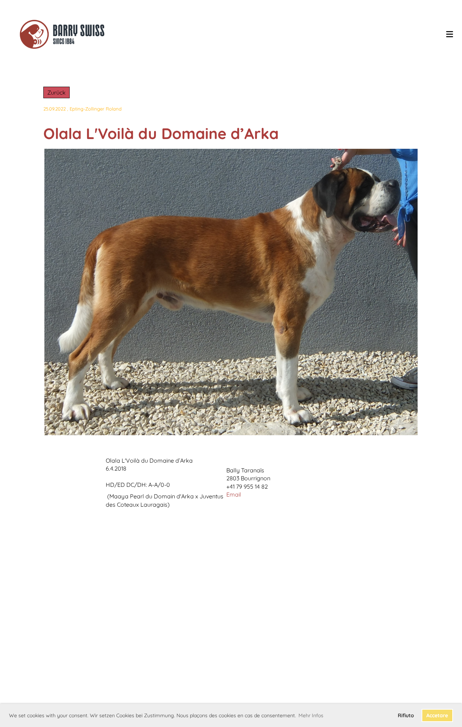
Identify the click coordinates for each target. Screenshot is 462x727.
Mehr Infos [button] (310, 715)
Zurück (56, 92)
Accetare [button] (437, 715)
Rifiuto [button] (406, 715)
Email (233, 494)
